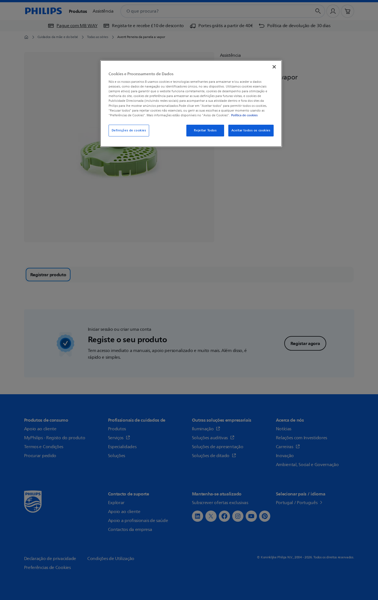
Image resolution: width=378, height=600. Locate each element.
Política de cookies (244, 115)
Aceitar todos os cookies (251, 130)
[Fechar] (274, 67)
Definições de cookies (129, 130)
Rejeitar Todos (205, 130)
